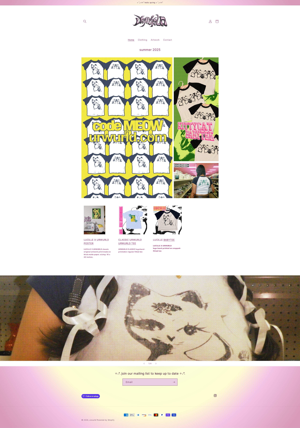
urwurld (92, 420)
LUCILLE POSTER (94, 265)
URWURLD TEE (127, 243)
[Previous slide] (144, 363)
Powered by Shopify (105, 420)
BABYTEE (169, 239)
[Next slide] (156, 363)
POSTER (89, 243)
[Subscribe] (174, 382)
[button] (84, 21)
